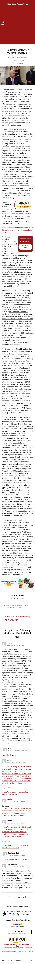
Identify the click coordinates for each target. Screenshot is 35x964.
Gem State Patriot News (17, 4)
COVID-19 (13, 605)
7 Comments (19, 63)
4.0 (31, 951)
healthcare (20, 605)
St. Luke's (20, 607)
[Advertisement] (17, 26)
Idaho (26, 605)
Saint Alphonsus (11, 607)
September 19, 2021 (18, 60)
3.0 (27, 951)
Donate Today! (25, 247)
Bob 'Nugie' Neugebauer (19, 57)
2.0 (25, 951)
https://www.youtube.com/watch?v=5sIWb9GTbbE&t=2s (15, 793)
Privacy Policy (17, 953)
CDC (7, 605)
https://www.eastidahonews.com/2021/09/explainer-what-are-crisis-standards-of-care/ (17, 229)
